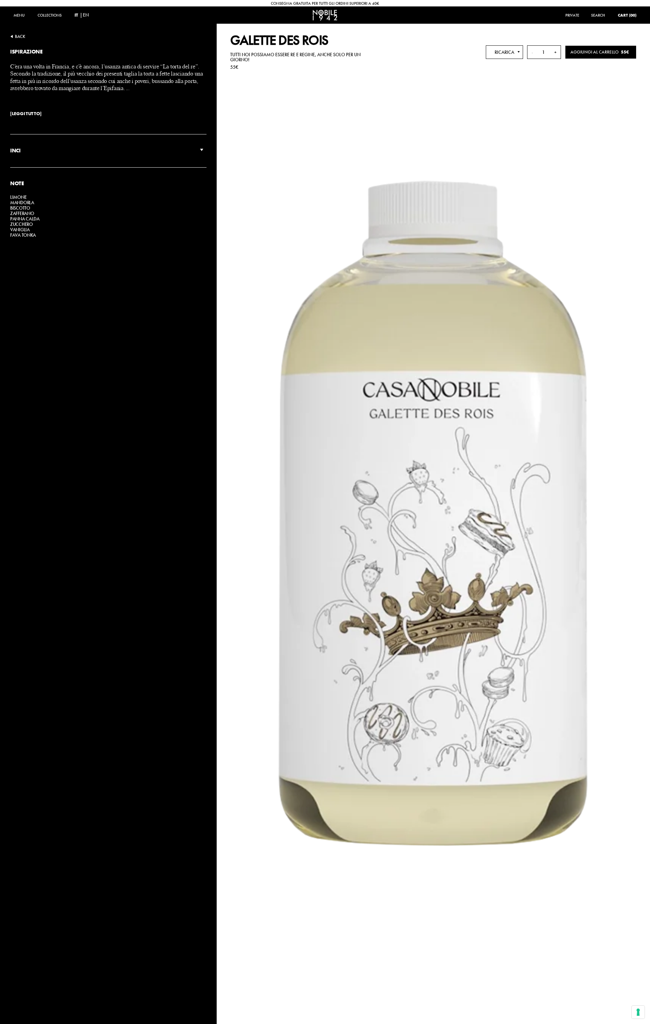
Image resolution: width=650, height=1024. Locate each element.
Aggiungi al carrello (599, 52)
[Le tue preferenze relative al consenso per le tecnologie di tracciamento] (638, 1012)
